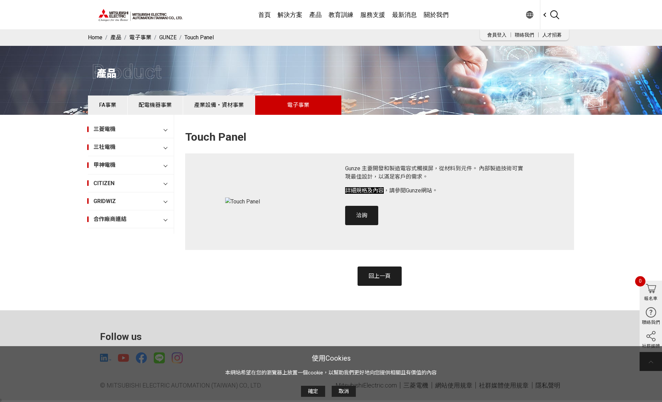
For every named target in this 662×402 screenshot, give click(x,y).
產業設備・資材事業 (219, 105)
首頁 (264, 14)
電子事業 (140, 37)
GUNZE (168, 37)
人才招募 (552, 35)
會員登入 (496, 35)
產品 (315, 14)
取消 (344, 391)
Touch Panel (199, 37)
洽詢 (361, 215)
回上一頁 (380, 276)
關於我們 (436, 14)
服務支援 (372, 14)
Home (95, 37)
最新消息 (404, 14)
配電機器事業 (155, 105)
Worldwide (529, 14)
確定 (313, 391)
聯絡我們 (524, 35)
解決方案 (290, 14)
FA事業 (107, 105)
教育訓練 (341, 14)
